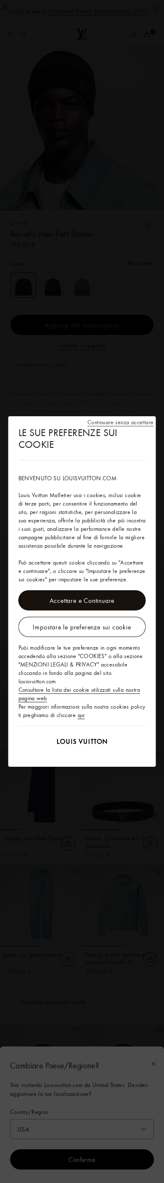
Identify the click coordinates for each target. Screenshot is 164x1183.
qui (81, 715)
